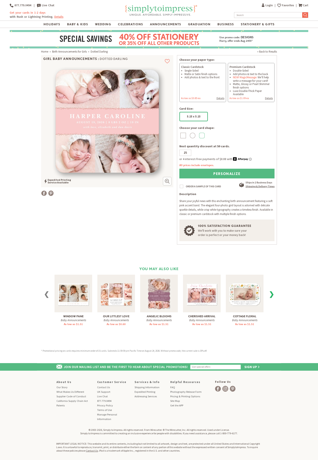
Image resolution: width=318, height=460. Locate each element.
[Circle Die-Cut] (192, 135)
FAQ (172, 387)
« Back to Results (267, 51)
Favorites (288, 5)
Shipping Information (147, 387)
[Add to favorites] (167, 61)
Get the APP (176, 405)
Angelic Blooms (159, 316)
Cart (305, 5)
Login (269, 5)
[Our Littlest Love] (116, 291)
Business (225, 24)
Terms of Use (104, 410)
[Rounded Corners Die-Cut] (201, 135)
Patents (60, 405)
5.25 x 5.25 (194, 116)
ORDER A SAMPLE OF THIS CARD (203, 186)
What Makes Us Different (70, 391)
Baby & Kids (77, 24)
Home (44, 51)
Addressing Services (146, 396)
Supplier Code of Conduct (71, 396)
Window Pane (73, 316)
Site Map (175, 400)
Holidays (51, 24)
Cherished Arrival (201, 316)
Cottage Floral (244, 316)
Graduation (199, 24)
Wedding (103, 24)
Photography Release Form (186, 391)
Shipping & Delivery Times (260, 186)
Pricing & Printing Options (185, 396)
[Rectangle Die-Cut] (182, 135)
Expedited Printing (145, 391)
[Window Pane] (73, 291)
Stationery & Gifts (258, 24)
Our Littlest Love (116, 316)
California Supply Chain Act (72, 400)
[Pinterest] (51, 193)
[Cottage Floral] (245, 291)
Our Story (61, 387)
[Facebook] (44, 193)
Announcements (165, 24)
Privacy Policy (105, 405)
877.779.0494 (22, 5)
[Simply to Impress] (160, 15)
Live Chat (47, 5)
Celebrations (130, 24)
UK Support (103, 391)
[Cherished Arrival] (202, 291)
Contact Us (103, 387)
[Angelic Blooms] (159, 293)
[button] (167, 181)
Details (220, 98)
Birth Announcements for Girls (69, 51)
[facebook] (218, 389)
